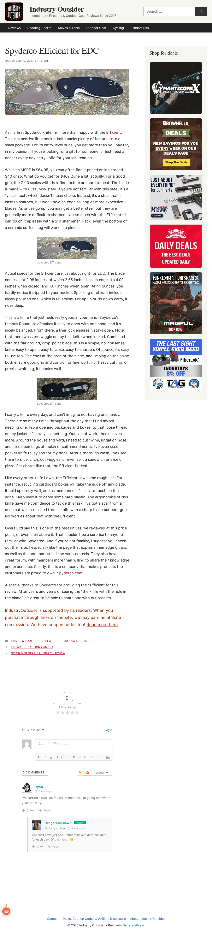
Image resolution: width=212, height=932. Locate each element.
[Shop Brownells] (176, 144)
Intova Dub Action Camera (32, 647)
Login (108, 730)
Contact (52, 919)
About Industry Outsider (147, 919)
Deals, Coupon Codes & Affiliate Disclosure (94, 919)
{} (85, 756)
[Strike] (57, 757)
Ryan (63, 828)
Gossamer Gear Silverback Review (38, 653)
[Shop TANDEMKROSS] (176, 88)
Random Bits (139, 28)
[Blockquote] (74, 757)
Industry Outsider (57, 9)
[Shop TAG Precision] (176, 365)
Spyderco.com (69, 573)
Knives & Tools (69, 28)
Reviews (14, 28)
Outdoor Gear (96, 28)
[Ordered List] (62, 757)
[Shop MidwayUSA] (176, 197)
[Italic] (45, 757)
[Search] (201, 11)
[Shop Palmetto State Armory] (176, 246)
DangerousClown (58, 823)
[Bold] (39, 757)
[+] (91, 756)
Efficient (113, 132)
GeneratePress (134, 925)
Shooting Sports (39, 28)
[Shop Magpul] (176, 303)
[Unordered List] (68, 757)
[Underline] (51, 757)
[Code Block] (80, 757)
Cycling (118, 28)
